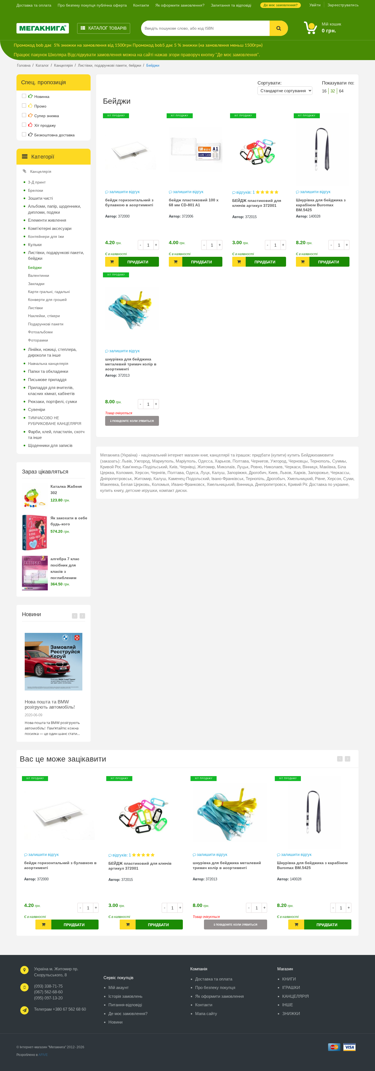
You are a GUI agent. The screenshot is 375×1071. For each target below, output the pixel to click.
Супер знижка (46, 116)
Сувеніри (36, 409)
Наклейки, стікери (44, 316)
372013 (124, 375)
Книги (289, 979)
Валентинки (38, 275)
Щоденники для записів (50, 445)
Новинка (41, 96)
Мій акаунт (118, 987)
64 (341, 91)
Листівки (35, 308)
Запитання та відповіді (231, 5)
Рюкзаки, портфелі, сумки (52, 401)
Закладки (36, 283)
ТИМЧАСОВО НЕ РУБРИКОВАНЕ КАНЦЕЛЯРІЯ (54, 421)
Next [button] (82, 616)
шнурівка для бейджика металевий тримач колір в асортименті (130, 364)
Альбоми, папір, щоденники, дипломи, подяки (54, 209)
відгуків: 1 (246, 192)
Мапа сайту (206, 1013)
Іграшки (291, 987)
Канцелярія (40, 171)
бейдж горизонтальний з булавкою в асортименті (129, 202)
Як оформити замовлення (219, 996)
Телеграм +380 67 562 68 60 (60, 1009)
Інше (287, 1004)
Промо (40, 106)
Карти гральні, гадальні (49, 291)
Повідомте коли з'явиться (132, 420)
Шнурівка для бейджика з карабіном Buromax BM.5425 (321, 205)
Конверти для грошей (47, 299)
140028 (314, 216)
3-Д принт (37, 182)
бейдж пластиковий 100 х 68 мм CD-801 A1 (194, 202)
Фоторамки (38, 340)
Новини (115, 1022)
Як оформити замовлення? (180, 5)
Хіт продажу (45, 125)
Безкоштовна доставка (54, 135)
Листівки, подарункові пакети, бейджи (56, 255)
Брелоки (35, 190)
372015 (251, 217)
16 (324, 91)
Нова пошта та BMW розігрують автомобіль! (50, 704)
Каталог (107, 28)
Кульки (34, 244)
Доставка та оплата (33, 5)
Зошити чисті (40, 198)
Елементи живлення (47, 220)
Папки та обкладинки (48, 371)
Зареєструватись (343, 5)
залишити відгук (124, 191)
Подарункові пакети (45, 324)
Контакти (141, 5)
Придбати (137, 262)
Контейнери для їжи (46, 236)
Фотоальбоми (40, 332)
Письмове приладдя (47, 379)
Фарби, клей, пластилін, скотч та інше (56, 434)
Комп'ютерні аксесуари (49, 228)
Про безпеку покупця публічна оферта (92, 5)
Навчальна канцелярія (48, 363)
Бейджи (35, 267)
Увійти (315, 5)
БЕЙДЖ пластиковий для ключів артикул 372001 (256, 203)
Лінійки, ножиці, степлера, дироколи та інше (52, 352)
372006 (187, 216)
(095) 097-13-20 (48, 998)
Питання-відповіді (125, 1004)
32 (333, 91)
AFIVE (43, 1055)
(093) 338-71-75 (48, 986)
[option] (53, 681)
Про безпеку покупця (215, 987)
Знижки (291, 1013)
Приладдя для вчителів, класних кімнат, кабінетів (51, 390)
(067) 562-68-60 (48, 992)
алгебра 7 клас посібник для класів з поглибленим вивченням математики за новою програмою (68, 578)
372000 (124, 216)
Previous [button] (74, 616)
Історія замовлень (125, 996)
